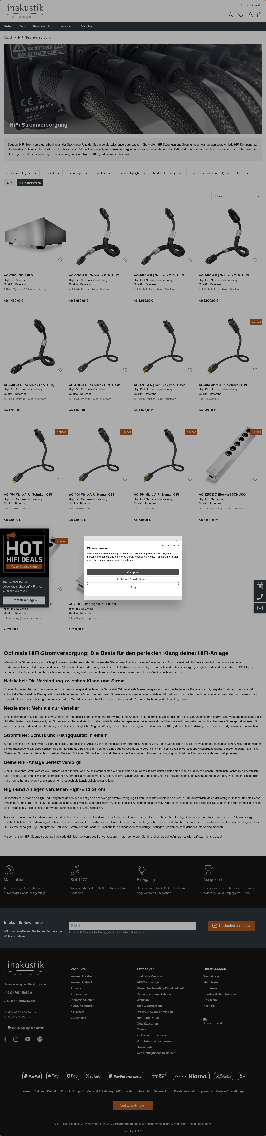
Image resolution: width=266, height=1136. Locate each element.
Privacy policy (170, 545)
